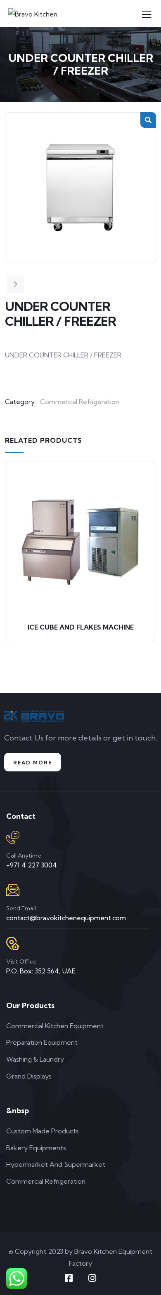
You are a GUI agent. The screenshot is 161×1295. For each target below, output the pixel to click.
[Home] (34, 716)
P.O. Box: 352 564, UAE (41, 971)
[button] (148, 120)
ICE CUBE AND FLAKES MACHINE (81, 627)
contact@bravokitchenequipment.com (66, 918)
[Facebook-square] (68, 1278)
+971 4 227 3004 (31, 865)
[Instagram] (92, 1278)
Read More (32, 762)
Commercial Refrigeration (79, 401)
